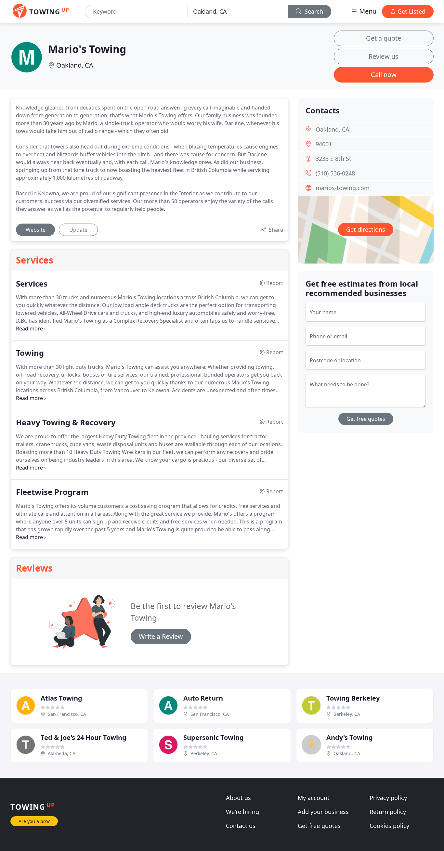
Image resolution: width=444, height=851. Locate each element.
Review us (383, 56)
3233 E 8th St (333, 158)
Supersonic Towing (213, 737)
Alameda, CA (61, 753)
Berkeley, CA (346, 714)
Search (313, 11)
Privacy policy (388, 798)
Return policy (388, 812)
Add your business (323, 812)
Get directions (365, 229)
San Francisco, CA (67, 714)
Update (78, 229)
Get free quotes (365, 418)
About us (238, 798)
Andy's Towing (349, 737)
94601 (324, 144)
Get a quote (383, 38)
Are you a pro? (34, 821)
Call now (384, 74)
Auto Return (203, 698)
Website (36, 229)
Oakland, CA (74, 65)
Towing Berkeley (353, 698)
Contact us (240, 826)
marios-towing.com (343, 188)
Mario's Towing (87, 49)
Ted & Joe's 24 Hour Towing (83, 737)
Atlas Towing (61, 698)
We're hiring (242, 812)
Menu (367, 11)
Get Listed (410, 11)
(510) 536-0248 (335, 173)
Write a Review (161, 636)
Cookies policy (389, 826)
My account (314, 798)
